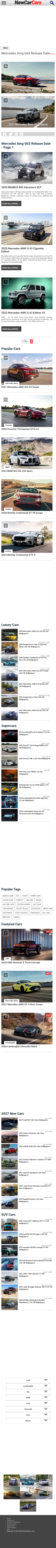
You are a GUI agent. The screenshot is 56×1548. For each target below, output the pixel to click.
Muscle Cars (8, 896)
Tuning (16, 917)
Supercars (35, 909)
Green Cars (48, 909)
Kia (28, 1392)
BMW (28, 1398)
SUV (17, 896)
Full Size (46, 913)
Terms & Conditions (13, 1522)
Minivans (6, 917)
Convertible (8, 909)
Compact (20, 900)
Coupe (24, 896)
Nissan (28, 1421)
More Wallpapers (10, 204)
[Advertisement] (28, 26)
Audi (28, 1380)
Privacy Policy (11, 1524)
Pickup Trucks (22, 909)
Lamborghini (28, 1386)
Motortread (11, 1526)
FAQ (8, 1529)
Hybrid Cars (35, 896)
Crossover (35, 913)
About (9, 1519)
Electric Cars (8, 904)
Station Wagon (23, 904)
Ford (28, 1403)
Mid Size (29, 900)
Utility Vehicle (21, 913)
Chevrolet (28, 1409)
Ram (28, 1415)
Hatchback (7, 913)
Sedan (38, 900)
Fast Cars (37, 904)
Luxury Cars (8, 900)
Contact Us (10, 1520)
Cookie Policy (11, 1527)
